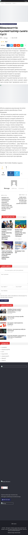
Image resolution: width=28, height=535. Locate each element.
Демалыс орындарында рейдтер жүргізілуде (16, 330)
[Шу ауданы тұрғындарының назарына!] (3, 324)
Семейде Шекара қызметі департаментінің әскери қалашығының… (14, 311)
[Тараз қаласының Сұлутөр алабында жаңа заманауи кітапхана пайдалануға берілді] (7, 245)
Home (14, 523)
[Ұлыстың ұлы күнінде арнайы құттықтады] (3, 318)
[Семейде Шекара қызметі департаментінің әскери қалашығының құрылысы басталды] (7, 224)
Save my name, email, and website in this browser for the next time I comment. (13, 296)
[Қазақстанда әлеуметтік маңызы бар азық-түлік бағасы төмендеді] (21, 224)
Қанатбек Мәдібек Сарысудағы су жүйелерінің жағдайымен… (16, 336)
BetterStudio (17, 532)
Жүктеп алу (6, 499)
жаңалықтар (5, 356)
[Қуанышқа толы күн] (21, 245)
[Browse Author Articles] (14, 183)
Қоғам (4, 347)
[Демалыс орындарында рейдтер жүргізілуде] (3, 331)
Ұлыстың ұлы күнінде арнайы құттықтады (15, 317)
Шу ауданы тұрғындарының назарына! (15, 323)
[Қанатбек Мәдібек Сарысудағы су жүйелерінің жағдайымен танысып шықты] (3, 337)
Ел (2, 351)
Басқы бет (7, 24)
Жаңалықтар (13, 24)
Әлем (3, 360)
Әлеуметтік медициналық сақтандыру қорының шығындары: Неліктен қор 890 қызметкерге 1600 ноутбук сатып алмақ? (7, 204)
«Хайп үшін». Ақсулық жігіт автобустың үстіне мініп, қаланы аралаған (21, 200)
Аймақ (2, 24)
